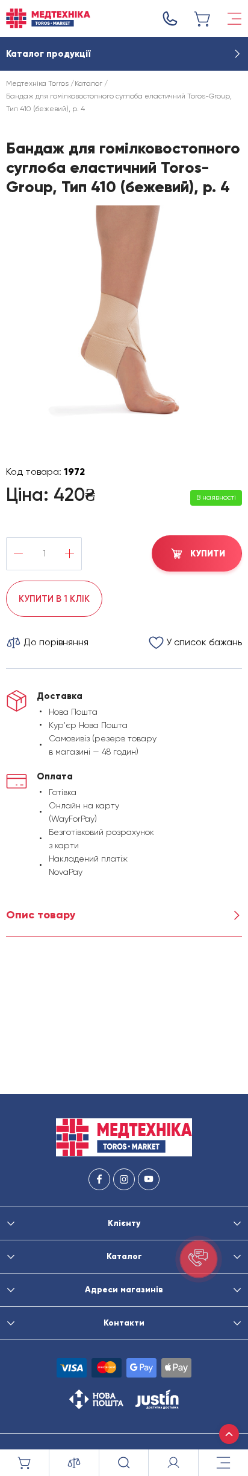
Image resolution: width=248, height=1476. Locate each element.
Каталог (88, 83)
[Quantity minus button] (18, 553)
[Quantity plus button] (69, 553)
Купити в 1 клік (54, 598)
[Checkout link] (203, 19)
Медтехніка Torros (37, 83)
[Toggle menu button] (234, 19)
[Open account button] (173, 1462)
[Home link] (48, 18)
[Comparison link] (74, 1462)
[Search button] (124, 1462)
